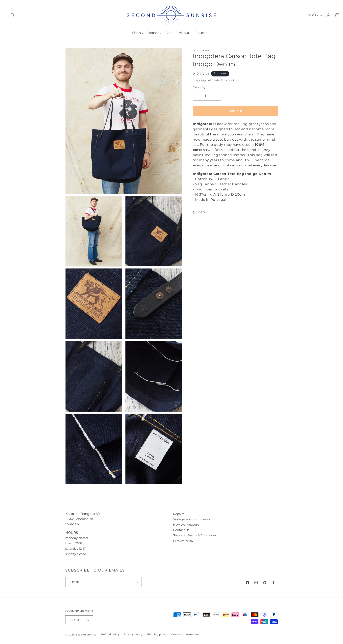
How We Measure (186, 524)
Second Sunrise (86, 634)
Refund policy (110, 634)
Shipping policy (157, 634)
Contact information (185, 634)
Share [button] (201, 212)
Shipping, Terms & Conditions (194, 535)
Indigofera (201, 50)
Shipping (199, 80)
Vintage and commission (191, 519)
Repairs (178, 514)
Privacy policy (133, 634)
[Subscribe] (137, 582)
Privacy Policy (183, 541)
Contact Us (181, 530)
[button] (12, 15)
